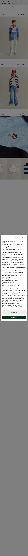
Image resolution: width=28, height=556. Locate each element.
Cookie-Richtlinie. (20, 306)
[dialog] (14, 278)
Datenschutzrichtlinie (7, 306)
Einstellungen (14, 312)
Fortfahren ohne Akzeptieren (18, 237)
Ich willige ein (14, 317)
